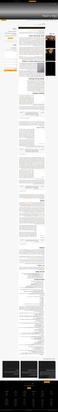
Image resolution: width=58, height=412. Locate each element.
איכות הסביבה (39, 20)
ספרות (33, 405)
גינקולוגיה (51, 404)
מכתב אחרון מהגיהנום (37, 286)
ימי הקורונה (42, 392)
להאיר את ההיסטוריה (32, 370)
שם (16, 59)
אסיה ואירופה (24, 404)
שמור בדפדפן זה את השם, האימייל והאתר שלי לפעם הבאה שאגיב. (11, 68)
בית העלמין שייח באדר (30, 249)
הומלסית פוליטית (24, 392)
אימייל (16, 62)
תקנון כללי (31, 410)
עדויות (33, 392)
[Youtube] (11, 1)
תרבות (30, 20)
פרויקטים (15, 399)
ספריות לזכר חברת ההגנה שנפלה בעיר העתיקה (36, 350)
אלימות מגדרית (51, 20)
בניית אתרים (2, 410)
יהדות (6, 405)
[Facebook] (4, 24)
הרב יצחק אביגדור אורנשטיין (29, 203)
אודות (51, 391)
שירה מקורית (33, 404)
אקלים (6, 392)
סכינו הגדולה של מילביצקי (50, 60)
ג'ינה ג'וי (17, 370)
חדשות (56, 20)
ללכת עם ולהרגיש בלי (50, 47)
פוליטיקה (46, 20)
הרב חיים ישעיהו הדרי (33, 257)
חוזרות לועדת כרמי (7, 404)
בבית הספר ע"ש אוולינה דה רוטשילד (28, 56)
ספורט (33, 20)
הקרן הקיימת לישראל (33, 39)
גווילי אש (21, 250)
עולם (28, 20)
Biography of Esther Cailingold (39, 291)
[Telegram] (9, 1)
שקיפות (51, 392)
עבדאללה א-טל (40, 215)
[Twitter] (5, 1)
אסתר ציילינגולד (41, 282)
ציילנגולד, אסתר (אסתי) (40, 281)
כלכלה (44, 20)
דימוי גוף (51, 405)
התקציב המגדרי (15, 392)
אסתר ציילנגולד (49, 16)
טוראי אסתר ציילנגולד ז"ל (40, 283)
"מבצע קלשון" (30, 171)
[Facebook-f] (3, 1)
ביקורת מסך (42, 404)
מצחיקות (15, 404)
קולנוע (33, 406)
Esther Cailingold (41, 290)
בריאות (36, 20)
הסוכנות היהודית (37, 81)
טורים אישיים (35, 375)
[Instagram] (7, 1)
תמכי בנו (3, 20)
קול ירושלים (33, 122)
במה (42, 405)
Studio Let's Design (9, 410)
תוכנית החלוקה (32, 85)
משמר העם (36, 90)
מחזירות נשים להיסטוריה (54, 18)
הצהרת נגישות (27, 410)
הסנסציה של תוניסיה (50, 370)
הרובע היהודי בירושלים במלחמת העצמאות (34, 289)
